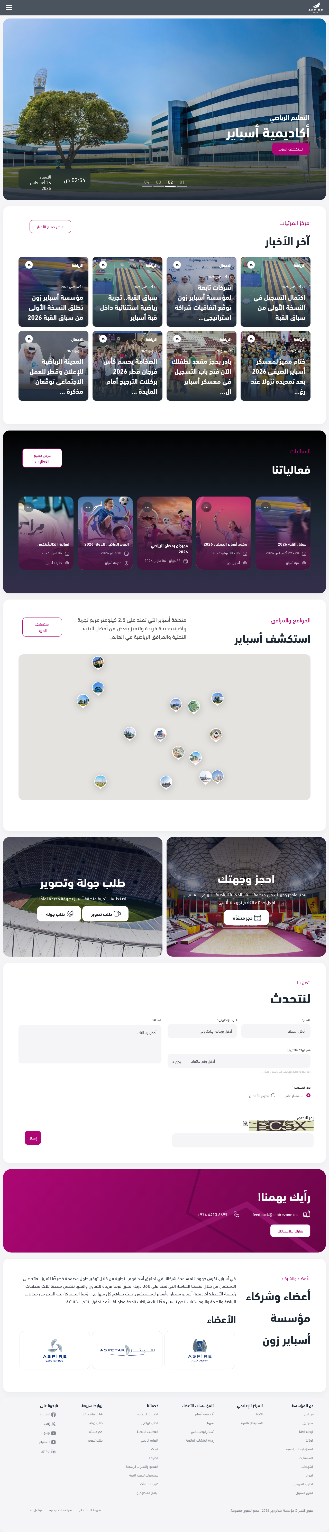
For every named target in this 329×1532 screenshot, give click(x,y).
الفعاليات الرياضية (147, 1431)
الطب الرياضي (149, 1422)
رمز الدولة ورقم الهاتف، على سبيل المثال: (286, 1071)
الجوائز (310, 1475)
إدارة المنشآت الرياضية (200, 1440)
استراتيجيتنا (307, 1422)
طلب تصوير (95, 1440)
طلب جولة (96, 1422)
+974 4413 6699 (212, 1214)
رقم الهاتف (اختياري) (298, 1049)
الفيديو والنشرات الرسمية (142, 1466)
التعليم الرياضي (149, 1440)
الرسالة (156, 1019)
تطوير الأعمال (259, 1095)
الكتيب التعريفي (304, 1484)
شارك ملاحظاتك (92, 1414)
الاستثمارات (306, 1457)
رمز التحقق (305, 1117)
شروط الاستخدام (90, 1510)
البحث (154, 1449)
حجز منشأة (96, 1431)
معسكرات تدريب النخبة (143, 1475)
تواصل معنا (35, 1510)
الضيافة (153, 1457)
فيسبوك (45, 1414)
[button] (178, 752)
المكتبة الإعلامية (252, 1422)
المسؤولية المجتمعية (300, 1449)
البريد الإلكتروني (227, 1019)
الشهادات (307, 1466)
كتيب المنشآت (149, 1484)
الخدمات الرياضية (148, 1414)
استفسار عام (295, 1095)
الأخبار (259, 1414)
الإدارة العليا (306, 1431)
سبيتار (210, 1422)
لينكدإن (46, 1450)
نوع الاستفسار (301, 1087)
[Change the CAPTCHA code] (245, 1123)
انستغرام (45, 1441)
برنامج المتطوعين (147, 1492)
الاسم (306, 1019)
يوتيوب (46, 1432)
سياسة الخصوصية (60, 1510)
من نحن (309, 1414)
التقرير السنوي (305, 1492)
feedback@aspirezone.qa (275, 1214)
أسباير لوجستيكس (202, 1431)
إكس (47, 1423)
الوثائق (309, 1440)
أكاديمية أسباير (204, 1414)
